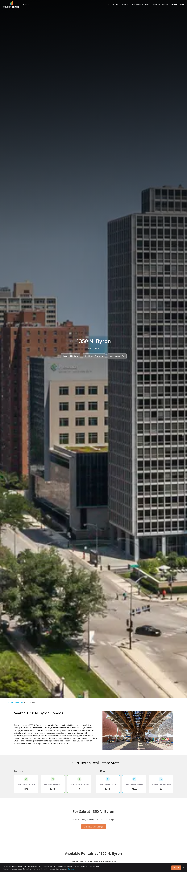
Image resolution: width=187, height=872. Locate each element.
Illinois (25, 4)
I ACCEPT (176, 868)
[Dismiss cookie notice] (183, 868)
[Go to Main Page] (11, 4)
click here (71, 869)
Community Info (117, 356)
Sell (112, 4)
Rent (118, 4)
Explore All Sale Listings (93, 827)
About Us (156, 4)
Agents (147, 4)
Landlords (125, 4)
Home (10, 702)
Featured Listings (70, 356)
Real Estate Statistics (94, 356)
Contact (165, 4)
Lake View (19, 702)
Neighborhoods (137, 4)
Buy (107, 4)
